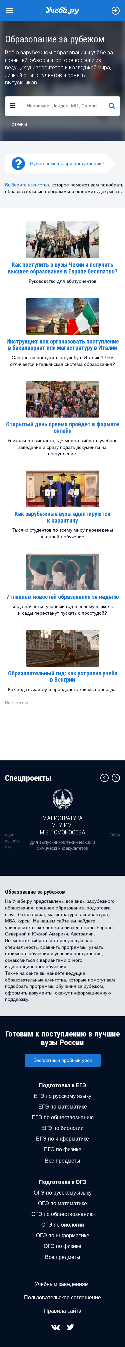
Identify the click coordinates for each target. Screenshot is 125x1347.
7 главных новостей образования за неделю (62, 596)
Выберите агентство (27, 184)
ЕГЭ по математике (62, 1107)
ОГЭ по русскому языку (63, 1193)
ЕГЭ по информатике (62, 1139)
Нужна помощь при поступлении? (67, 163)
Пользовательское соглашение (62, 1297)
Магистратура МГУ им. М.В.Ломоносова (62, 825)
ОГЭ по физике (62, 1246)
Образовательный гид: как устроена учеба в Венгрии (62, 676)
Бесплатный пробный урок (62, 1060)
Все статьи (16, 702)
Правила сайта (62, 1311)
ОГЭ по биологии (62, 1225)
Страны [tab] (19, 124)
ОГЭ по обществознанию (62, 1214)
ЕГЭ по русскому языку (62, 1096)
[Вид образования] (12, 106)
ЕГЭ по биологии (62, 1128)
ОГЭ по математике (62, 1203)
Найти (114, 105)
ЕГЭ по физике (62, 1149)
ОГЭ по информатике (62, 1235)
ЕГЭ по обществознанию (63, 1117)
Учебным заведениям (62, 1284)
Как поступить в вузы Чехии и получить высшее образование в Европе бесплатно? (62, 268)
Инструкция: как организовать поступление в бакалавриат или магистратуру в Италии (62, 345)
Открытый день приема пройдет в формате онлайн (62, 427)
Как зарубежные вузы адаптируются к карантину (62, 517)
